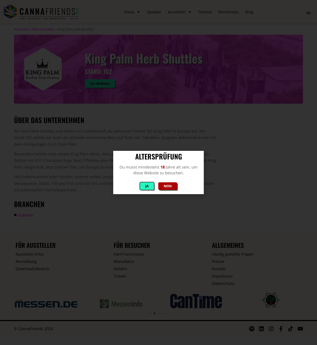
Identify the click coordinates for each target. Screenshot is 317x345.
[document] (158, 172)
